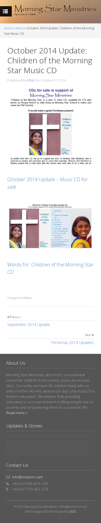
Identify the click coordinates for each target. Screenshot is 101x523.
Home (8, 28)
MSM (30, 80)
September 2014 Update (28, 321)
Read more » (16, 412)
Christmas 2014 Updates (72, 339)
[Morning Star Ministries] (55, 10)
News (20, 28)
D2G (73, 511)
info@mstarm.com (27, 476)
